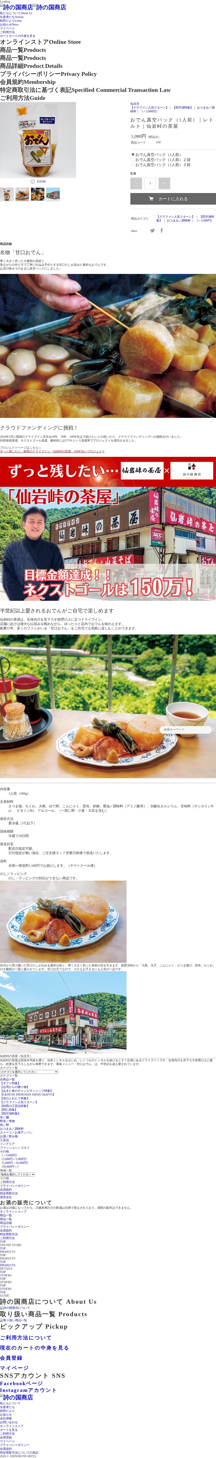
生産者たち (7, 1407)
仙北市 (134, 103)
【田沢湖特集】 (183, 107)
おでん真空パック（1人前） (159, 155)
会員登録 (6, 1437)
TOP (3, 1241)
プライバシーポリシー (15, 1445)
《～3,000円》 (149, 111)
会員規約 (6, 1448)
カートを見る (9, 1429)
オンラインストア (12, 1426)
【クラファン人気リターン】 (149, 107)
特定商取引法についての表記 (19, 1452)
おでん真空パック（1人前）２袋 (162, 160)
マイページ (7, 1441)
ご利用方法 (7, 1433)
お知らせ (6, 1414)
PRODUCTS (7, 1265)
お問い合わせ (9, 1422)
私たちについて (10, 1403)
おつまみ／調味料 (178, 220)
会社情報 (6, 1418)
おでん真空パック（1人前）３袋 (162, 165)
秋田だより (7, 1410)
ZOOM (41, 181)
